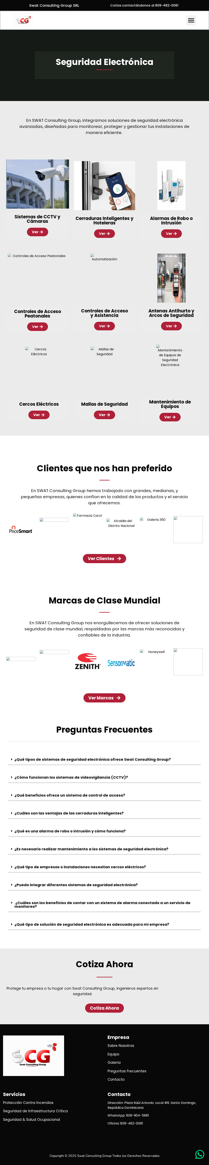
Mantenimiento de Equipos (170, 404)
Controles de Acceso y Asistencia (104, 313)
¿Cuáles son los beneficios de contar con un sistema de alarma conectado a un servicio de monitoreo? (102, 904)
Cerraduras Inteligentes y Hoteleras (104, 220)
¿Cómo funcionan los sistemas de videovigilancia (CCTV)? (71, 777)
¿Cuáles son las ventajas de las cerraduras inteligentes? (69, 813)
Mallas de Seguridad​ (104, 404)
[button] (191, 20)
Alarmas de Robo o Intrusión (171, 220)
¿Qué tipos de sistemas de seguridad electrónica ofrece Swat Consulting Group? (92, 759)
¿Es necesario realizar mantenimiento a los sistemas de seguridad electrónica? (91, 849)
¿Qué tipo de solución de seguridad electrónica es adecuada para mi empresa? (91, 924)
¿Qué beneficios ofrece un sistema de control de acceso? (69, 795)
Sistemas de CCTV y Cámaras (37, 219)
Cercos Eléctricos (39, 404)
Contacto (119, 1094)
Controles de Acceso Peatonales (37, 313)
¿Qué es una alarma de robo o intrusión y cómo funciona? (70, 831)
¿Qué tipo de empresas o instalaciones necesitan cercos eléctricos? (80, 866)
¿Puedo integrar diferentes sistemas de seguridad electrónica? (76, 884)
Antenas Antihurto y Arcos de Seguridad (171, 313)
